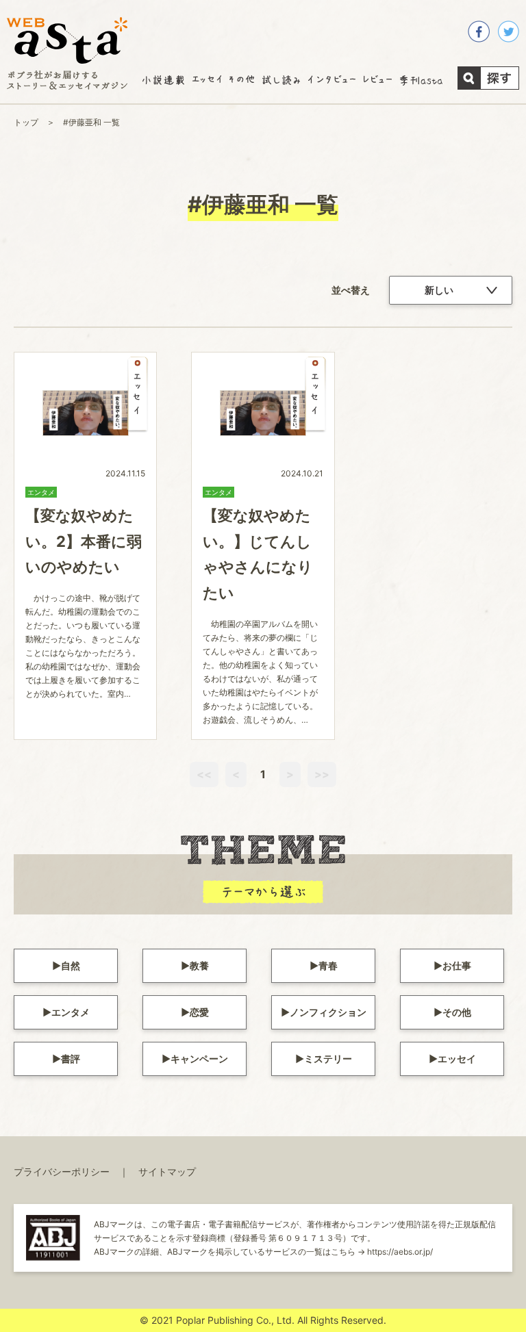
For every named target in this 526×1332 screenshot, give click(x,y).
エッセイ (457, 1058)
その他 (456, 1012)
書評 (70, 1058)
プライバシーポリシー (62, 1171)
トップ (26, 122)
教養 (199, 965)
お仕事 (456, 965)
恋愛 (199, 1012)
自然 (70, 965)
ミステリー (328, 1058)
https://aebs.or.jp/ (400, 1251)
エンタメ (70, 1012)
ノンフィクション (328, 1012)
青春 (328, 965)
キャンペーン (199, 1058)
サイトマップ (167, 1171)
